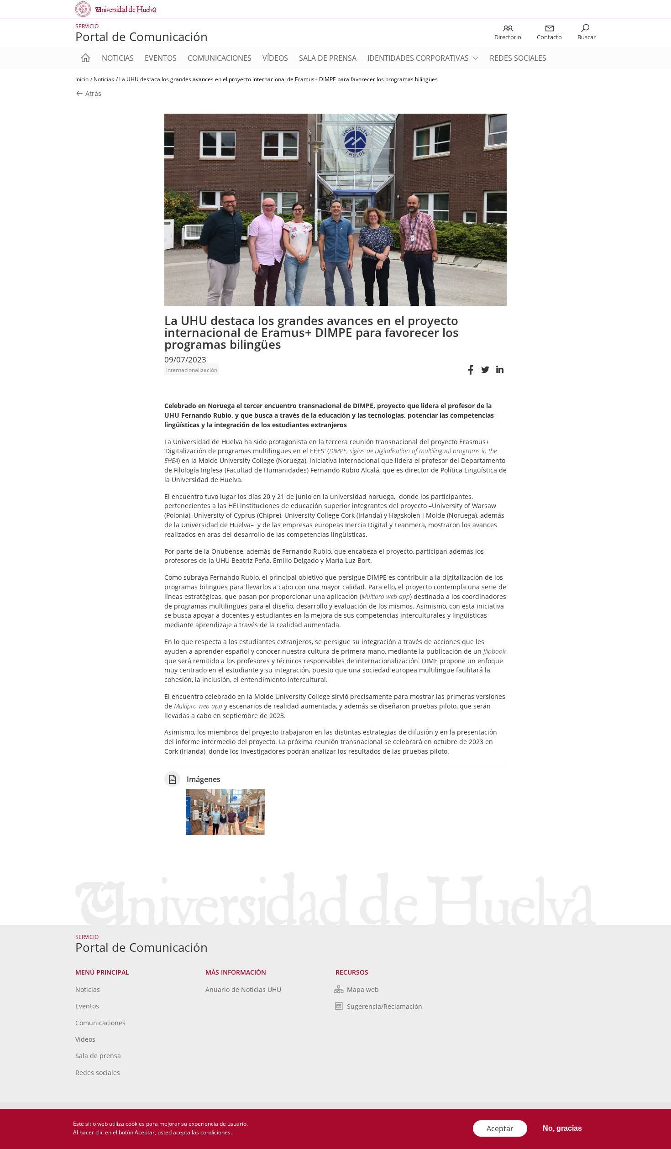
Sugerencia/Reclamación (384, 1006)
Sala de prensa (327, 58)
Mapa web (363, 989)
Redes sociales (518, 58)
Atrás (92, 94)
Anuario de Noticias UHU (243, 989)
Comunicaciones (220, 58)
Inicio (82, 79)
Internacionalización (191, 370)
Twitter (485, 374)
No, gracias (562, 1128)
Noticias (118, 58)
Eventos (161, 58)
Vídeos (275, 58)
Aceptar (500, 1128)
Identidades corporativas (418, 58)
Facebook (470, 374)
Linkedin (499, 374)
